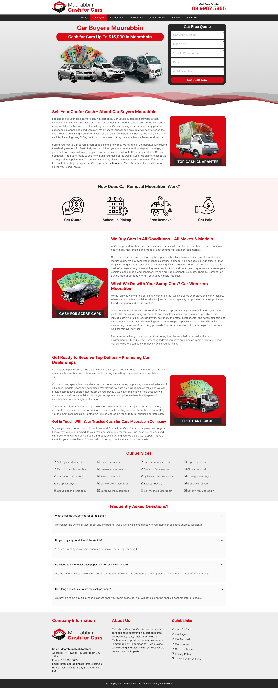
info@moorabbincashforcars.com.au (81, 663)
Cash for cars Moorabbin (122, 163)
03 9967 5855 (209, 8)
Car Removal (116, 17)
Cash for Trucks (157, 17)
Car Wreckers (136, 17)
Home (84, 17)
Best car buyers (153, 483)
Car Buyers (98, 17)
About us (175, 17)
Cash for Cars (183, 629)
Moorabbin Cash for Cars (138, 683)
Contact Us (191, 17)
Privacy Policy (183, 654)
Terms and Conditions (188, 659)
